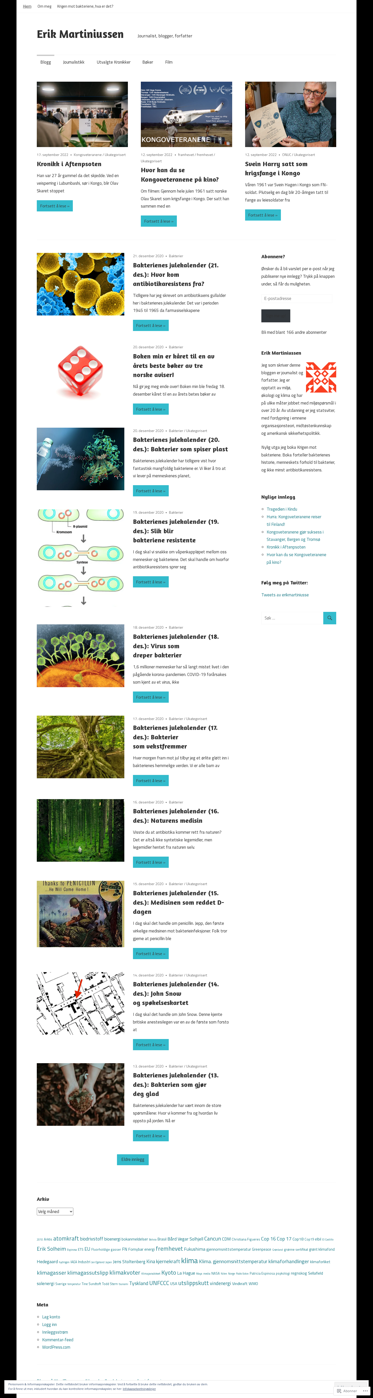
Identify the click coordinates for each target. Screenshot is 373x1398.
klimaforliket (320, 1262)
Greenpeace (261, 1249)
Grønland (277, 1250)
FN (124, 1249)
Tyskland (138, 1283)
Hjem (27, 6)
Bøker (147, 62)
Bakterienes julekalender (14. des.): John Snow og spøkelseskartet (176, 993)
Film (169, 62)
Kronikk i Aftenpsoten (69, 164)
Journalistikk (73, 62)
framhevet (186, 154)
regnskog (299, 1273)
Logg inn (49, 1324)
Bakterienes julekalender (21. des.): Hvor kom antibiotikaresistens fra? (176, 274)
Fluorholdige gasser (106, 1249)
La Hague (186, 1273)
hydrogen (64, 1262)
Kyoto (168, 1272)
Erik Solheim (51, 1249)
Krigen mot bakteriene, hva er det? (85, 6)
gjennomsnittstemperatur (228, 1249)
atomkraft (66, 1238)
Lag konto (51, 1317)
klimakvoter (124, 1272)
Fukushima (194, 1249)
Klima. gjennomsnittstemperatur (233, 1261)
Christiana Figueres (246, 1239)
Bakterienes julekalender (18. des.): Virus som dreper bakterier (176, 645)
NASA (215, 1273)
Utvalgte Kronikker (113, 62)
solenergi (45, 1283)
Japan (109, 1262)
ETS (80, 1249)
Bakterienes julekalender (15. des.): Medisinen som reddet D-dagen (178, 902)
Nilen (224, 1274)
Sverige (60, 1283)
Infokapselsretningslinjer (139, 1388)
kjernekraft (168, 1261)
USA (173, 1283)
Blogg (45, 62)
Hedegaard (47, 1261)
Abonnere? (273, 256)
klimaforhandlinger (288, 1261)
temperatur (74, 1284)
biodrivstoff (91, 1238)
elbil (318, 1239)
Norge (231, 1274)
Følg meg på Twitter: (284, 582)
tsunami (123, 1284)
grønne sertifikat (296, 1249)
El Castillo (327, 1239)
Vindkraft (240, 1283)
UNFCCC (159, 1282)
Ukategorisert (115, 154)
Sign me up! (276, 315)
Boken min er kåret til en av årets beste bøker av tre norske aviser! (173, 365)
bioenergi (112, 1239)
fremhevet (205, 154)
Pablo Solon (242, 1274)
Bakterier (176, 255)
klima (189, 1260)
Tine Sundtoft (91, 1283)
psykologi (283, 1273)
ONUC (286, 154)
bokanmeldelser (135, 1239)
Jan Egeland (98, 1262)
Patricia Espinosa (262, 1273)
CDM (226, 1239)
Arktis (48, 1239)
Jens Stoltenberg (129, 1261)
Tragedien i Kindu (282, 509)
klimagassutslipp (87, 1272)
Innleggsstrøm (55, 1332)
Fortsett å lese (53, 206)
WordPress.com (56, 1347)
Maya (199, 1274)
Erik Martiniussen (80, 33)
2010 (40, 1239)
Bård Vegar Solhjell (185, 1238)
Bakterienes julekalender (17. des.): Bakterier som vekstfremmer (175, 737)
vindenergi (220, 1283)
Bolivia (153, 1239)
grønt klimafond (322, 1249)
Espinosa (72, 1250)
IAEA (74, 1261)
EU (87, 1248)
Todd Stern (110, 1283)
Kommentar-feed (57, 1339)
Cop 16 (268, 1239)
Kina (150, 1261)
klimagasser (51, 1272)
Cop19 (309, 1239)
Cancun (212, 1238)
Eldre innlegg (132, 1159)
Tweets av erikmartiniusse (285, 595)
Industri (84, 1262)
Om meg (44, 6)
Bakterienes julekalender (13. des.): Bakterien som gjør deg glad (176, 1084)
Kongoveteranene (88, 154)
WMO (253, 1283)
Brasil (162, 1239)
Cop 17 (284, 1239)
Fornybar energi (141, 1249)
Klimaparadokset (150, 1274)
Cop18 (298, 1239)
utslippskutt (193, 1282)
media (206, 1274)
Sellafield (315, 1273)
